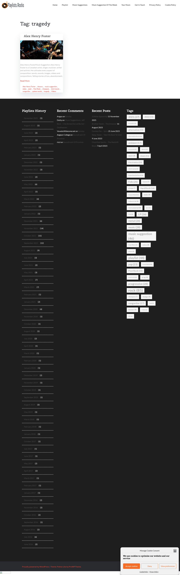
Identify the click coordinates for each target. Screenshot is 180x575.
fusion (146, 182)
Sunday (68, 116)
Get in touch (140, 5)
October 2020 (30, 324)
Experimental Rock (135, 175)
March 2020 (29, 353)
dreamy (40, 87)
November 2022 (31, 169)
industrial (133, 201)
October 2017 (30, 441)
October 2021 (30, 235)
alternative (135, 130)
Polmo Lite (61, 566)
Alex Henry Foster (37, 36)
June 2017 (28, 456)
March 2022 (29, 199)
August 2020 (29, 331)
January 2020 (30, 368)
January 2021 (30, 302)
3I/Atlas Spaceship (99, 116)
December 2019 (30, 375)
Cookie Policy (144, 572)
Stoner (132, 310)
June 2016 (28, 544)
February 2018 (30, 426)
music (134, 227)
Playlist (65, 5)
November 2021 (31, 228)
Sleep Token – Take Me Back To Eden (107, 135)
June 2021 (28, 265)
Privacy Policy (154, 572)
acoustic (132, 123)
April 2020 (28, 346)
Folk (133, 181)
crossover (132, 149)
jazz (148, 208)
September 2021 (31, 243)
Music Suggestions (79, 5)
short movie (55, 89)
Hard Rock (147, 188)
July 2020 (28, 338)
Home (55, 5)
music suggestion (51, 87)
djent (131, 156)
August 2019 (29, 404)
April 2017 (28, 471)
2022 (148, 117)
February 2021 (30, 294)
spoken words (37, 91)
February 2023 (30, 147)
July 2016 (28, 537)
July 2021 (28, 258)
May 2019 (28, 412)
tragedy (46, 91)
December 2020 (30, 309)
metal (134, 220)
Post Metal (147, 264)
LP (142, 214)
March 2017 (29, 478)
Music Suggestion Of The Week (104, 5)
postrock (132, 277)
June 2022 (28, 177)
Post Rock (36, 89)
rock (135, 290)
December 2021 (30, 221)
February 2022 (30, 206)
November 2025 (31, 118)
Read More (25, 81)
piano (131, 251)
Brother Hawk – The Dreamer (104, 124)
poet (29, 89)
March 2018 (29, 419)
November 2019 (31, 382)
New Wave (132, 245)
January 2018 (30, 434)
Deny (150, 566)
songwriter (26, 91)
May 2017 (28, 463)
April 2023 (28, 140)
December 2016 (30, 500)
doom (144, 156)
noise (24, 89)
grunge (131, 188)
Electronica (135, 162)
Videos (53, 91)
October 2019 (30, 390)
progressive (138, 283)
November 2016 (31, 507)
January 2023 (30, 155)
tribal (144, 310)
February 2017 (30, 485)
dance (145, 149)
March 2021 (29, 287)
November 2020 (31, 316)
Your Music (125, 5)
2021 (133, 117)
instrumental (134, 208)
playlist (136, 258)
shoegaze (45, 89)
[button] (175, 550)
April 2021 (28, 280)
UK (130, 316)
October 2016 (30, 515)
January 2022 (30, 213)
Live (130, 214)
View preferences (168, 566)
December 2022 (30, 162)
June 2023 (28, 133)
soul (151, 303)
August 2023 (29, 125)
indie (147, 195)
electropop (133, 169)
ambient (134, 143)
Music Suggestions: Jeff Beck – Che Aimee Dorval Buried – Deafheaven (71, 124)
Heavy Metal (133, 195)
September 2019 (31, 397)
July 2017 (28, 449)
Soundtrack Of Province (73, 142)
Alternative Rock (135, 136)
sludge (146, 297)
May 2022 (28, 184)
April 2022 (28, 191)
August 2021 (29, 250)
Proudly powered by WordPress (35, 566)
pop (133, 264)
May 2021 (28, 272)
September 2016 (31, 522)
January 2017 (30, 493)
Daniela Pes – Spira (100, 131)
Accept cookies (132, 566)
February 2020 (30, 360)
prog (145, 277)
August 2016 (29, 529)
